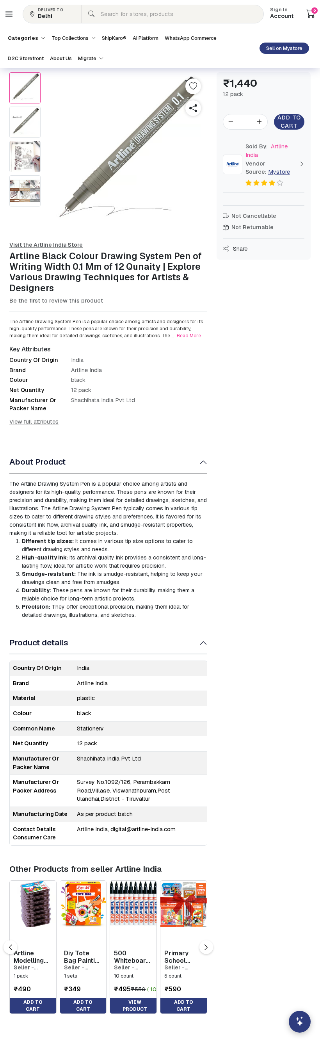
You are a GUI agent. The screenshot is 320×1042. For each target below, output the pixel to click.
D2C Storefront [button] (26, 58)
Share (239, 248)
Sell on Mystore (284, 48)
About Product (37, 461)
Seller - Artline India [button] (30, 967)
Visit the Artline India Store (46, 244)
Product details (38, 642)
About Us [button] (61, 58)
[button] (9, 14)
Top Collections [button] (71, 38)
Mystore (279, 171)
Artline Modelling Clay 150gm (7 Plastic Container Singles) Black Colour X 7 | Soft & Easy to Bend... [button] (32, 956)
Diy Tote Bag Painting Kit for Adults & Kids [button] (83, 956)
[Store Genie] (300, 1022)
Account (281, 13)
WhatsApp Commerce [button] (191, 38)
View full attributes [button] (34, 421)
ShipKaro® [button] (114, 38)
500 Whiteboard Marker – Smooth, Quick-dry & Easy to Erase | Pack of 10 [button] (133, 956)
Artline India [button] (266, 151)
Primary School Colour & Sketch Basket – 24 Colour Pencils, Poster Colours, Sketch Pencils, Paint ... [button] (182, 956)
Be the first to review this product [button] (56, 300)
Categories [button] (23, 38)
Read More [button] (189, 336)
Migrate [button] (88, 58)
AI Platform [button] (145, 38)
